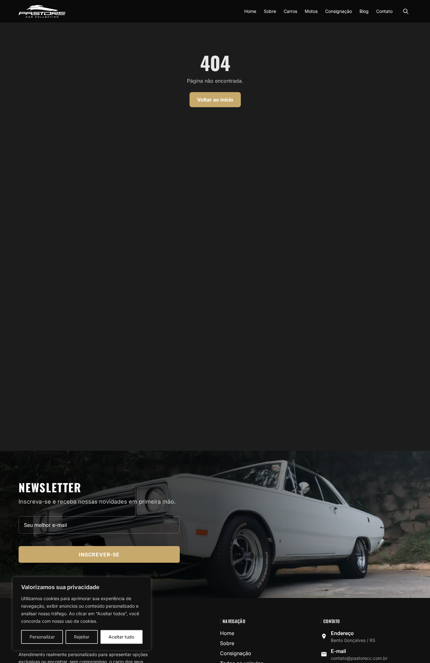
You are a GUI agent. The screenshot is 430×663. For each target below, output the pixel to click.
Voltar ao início (215, 100)
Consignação (338, 11)
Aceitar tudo (121, 636)
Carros (290, 11)
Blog (364, 11)
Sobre (270, 11)
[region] (82, 613)
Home (250, 11)
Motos (311, 11)
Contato (384, 11)
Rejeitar (81, 636)
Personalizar (42, 636)
